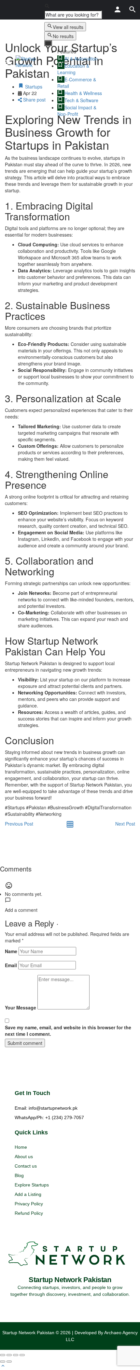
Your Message (20, 1007)
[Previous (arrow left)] (2, 1362)
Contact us (26, 1166)
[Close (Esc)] (2, 1355)
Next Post (125, 823)
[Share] (9, 1355)
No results (63, 36)
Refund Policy (29, 1213)
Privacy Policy (29, 1203)
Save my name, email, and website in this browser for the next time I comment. (68, 1030)
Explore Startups (32, 1184)
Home (21, 1147)
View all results (68, 27)
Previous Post (19, 823)
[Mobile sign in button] (117, 9)
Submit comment (24, 1043)
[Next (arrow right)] (9, 1362)
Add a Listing (28, 1194)
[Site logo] (27, 61)
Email (11, 965)
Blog (19, 1175)
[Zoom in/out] (22, 1355)
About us (24, 1156)
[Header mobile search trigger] (132, 9)
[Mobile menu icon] (7, 62)
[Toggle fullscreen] (15, 1355)
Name (11, 951)
